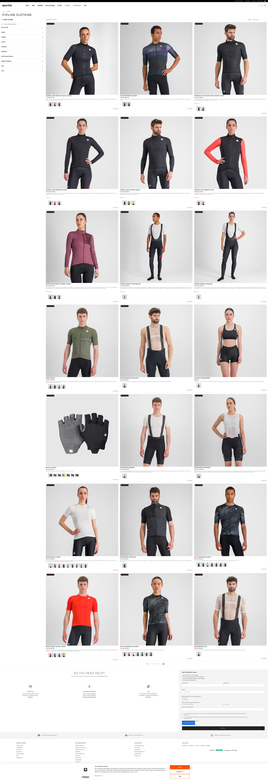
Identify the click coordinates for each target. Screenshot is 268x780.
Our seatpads (78, 759)
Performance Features (7, 56)
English (253, 1)
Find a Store (247, 1)
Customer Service (239, 1)
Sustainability (19, 747)
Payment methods (79, 745)
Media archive (19, 757)
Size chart (77, 755)
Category (3, 37)
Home (3, 11)
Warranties (77, 751)
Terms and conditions (139, 745)
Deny (180, 776)
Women (40, 5)
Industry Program (20, 753)
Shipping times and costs (80, 747)
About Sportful (19, 745)
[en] (7, 5)
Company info (137, 755)
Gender (3, 32)
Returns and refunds (79, 749)
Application (4, 51)
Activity (3, 41)
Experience (77, 5)
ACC (85, 5)
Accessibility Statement (139, 751)
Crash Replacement (79, 753)
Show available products (10, 24)
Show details (98, 775)
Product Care (78, 757)
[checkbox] (223, 698)
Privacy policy (137, 747)
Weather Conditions (6, 61)
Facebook (184, 745)
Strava (197, 745)
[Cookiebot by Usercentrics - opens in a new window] (85, 777)
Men (33, 5)
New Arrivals (4, 27)
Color (2, 66)
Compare (116, 108)
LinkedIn (208, 745)
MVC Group (18, 749)
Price (2, 70)
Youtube (202, 745)
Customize (179, 771)
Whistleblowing (137, 753)
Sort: (249, 19)
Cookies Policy (134, 771)
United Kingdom (260, 1)
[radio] (223, 698)
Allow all (180, 767)
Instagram (191, 745)
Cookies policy (137, 749)
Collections (50, 5)
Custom (67, 5)
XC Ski (59, 5)
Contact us (77, 761)
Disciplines (4, 46)
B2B (17, 755)
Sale (27, 5)
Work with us (19, 751)
